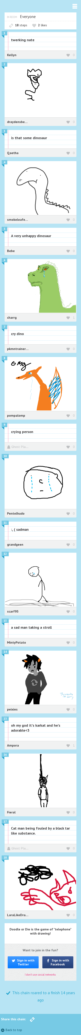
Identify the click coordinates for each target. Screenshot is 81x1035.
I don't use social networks (40, 974)
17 (5, 821)
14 (5, 652)
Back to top (13, 1030)
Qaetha (12, 153)
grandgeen (15, 544)
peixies (12, 709)
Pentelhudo (16, 513)
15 (5, 718)
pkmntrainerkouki (20, 349)
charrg (12, 317)
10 (5, 456)
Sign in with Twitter (25, 962)
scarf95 (12, 611)
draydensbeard (18, 122)
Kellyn (11, 55)
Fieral (11, 812)
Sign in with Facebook (60, 962)
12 (5, 554)
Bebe (11, 251)
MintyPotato (16, 642)
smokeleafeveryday (22, 219)
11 (5, 523)
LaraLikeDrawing (20, 915)
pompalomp (16, 415)
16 (5, 754)
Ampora (13, 745)
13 (5, 620)
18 (5, 857)
